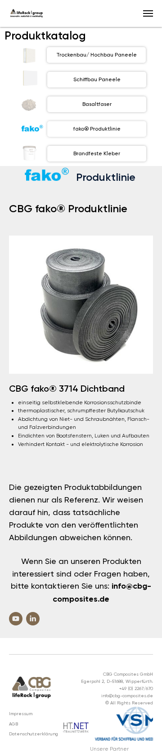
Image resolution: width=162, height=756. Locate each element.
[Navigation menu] (148, 13)
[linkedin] (33, 618)
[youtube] (15, 618)
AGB (13, 723)
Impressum (20, 713)
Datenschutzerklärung (33, 733)
